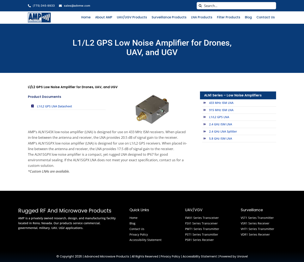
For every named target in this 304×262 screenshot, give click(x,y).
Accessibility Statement (200, 256)
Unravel (242, 256)
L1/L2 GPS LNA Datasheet (54, 106)
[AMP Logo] (39, 14)
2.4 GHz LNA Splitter (223, 131)
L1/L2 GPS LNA (219, 117)
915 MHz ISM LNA (221, 110)
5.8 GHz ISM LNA (220, 138)
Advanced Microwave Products (106, 256)
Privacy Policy (170, 256)
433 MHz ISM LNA (221, 103)
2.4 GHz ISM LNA (220, 124)
